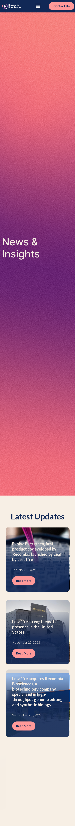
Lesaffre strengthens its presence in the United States (34, 626)
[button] (38, 6)
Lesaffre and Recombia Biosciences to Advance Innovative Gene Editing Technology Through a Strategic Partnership (34, 764)
